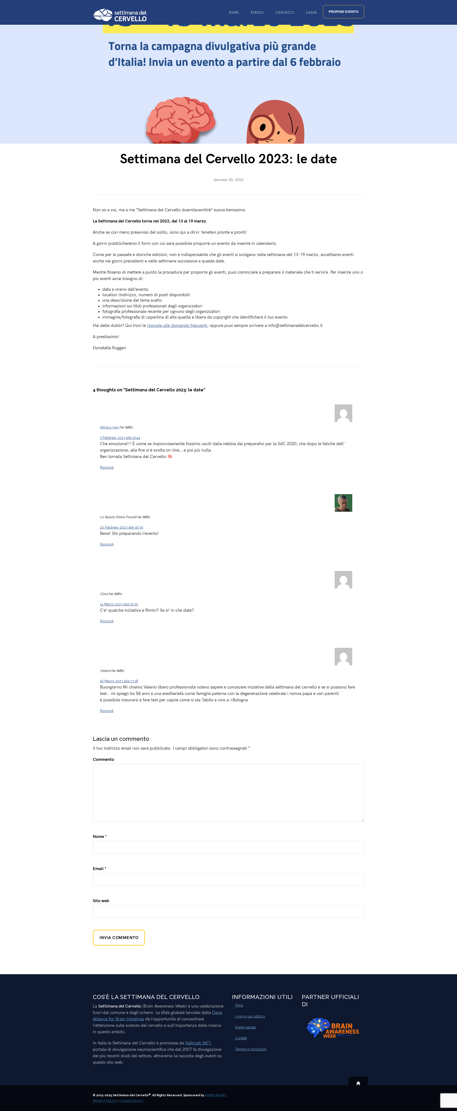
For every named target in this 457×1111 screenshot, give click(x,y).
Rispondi (107, 467)
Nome (100, 836)
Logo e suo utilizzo (250, 1016)
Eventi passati (245, 1027)
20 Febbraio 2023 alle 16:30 (121, 527)
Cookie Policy (132, 1101)
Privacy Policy (105, 1101)
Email (99, 868)
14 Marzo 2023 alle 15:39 (119, 604)
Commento (103, 759)
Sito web (101, 900)
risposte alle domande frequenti (177, 325)
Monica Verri (109, 427)
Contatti (241, 1038)
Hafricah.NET (197, 1043)
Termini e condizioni (250, 1049)
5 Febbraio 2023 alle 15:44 (120, 438)
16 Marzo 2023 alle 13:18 (119, 681)
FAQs (239, 1005)
